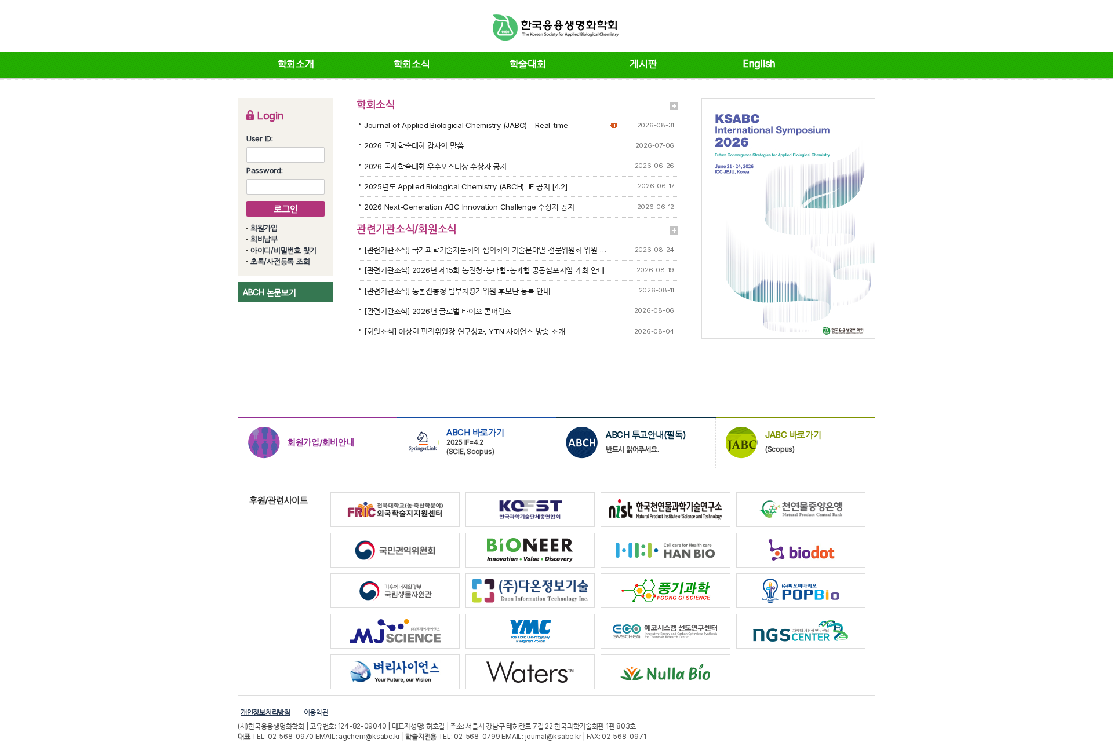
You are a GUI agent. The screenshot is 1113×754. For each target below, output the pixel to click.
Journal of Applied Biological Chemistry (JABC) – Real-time (466, 125)
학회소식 (412, 63)
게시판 (643, 63)
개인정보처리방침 (265, 712)
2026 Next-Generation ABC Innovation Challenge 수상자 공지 (469, 206)
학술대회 (528, 63)
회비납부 (264, 238)
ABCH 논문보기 (269, 292)
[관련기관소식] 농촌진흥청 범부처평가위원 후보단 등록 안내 (457, 290)
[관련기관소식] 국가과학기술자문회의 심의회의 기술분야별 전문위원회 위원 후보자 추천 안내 (486, 249)
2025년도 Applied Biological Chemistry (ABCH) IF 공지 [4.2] (466, 186)
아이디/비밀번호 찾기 (283, 250)
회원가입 (264, 227)
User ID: (259, 138)
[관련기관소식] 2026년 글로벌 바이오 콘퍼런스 (437, 311)
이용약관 (316, 712)
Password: (264, 170)
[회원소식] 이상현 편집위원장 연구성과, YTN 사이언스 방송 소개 (464, 331)
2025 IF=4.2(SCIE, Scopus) (475, 441)
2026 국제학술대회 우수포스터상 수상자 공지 (435, 166)
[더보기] (674, 106)
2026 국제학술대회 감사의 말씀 (413, 145)
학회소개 (296, 63)
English (759, 63)
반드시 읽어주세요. (646, 441)
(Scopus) (793, 441)
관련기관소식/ (387, 228)
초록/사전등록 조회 (280, 261)
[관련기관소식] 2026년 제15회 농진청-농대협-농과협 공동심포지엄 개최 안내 (484, 269)
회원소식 (437, 228)
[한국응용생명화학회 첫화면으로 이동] (556, 27)
